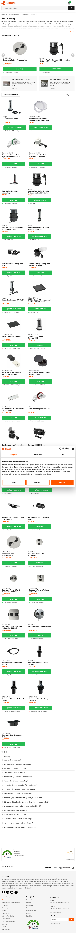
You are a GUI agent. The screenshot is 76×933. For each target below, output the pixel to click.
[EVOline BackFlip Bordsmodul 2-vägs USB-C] (14, 397)
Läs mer (72, 31)
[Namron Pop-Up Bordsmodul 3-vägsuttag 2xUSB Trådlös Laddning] (56, 48)
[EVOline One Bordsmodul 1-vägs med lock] (41, 361)
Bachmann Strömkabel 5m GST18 (12, 663)
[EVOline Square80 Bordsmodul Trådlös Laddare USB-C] (39, 288)
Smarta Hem (6, 913)
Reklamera (29, 908)
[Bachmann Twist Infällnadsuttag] (20, 48)
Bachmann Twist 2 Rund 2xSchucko (36, 555)
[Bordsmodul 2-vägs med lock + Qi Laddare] (14, 506)
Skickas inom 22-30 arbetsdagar (12, 384)
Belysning (5, 908)
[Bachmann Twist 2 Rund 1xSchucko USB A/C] (14, 578)
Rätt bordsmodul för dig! (59, 79)
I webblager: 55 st (8, 276)
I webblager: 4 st (8, 493)
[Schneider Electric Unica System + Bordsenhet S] (41, 143)
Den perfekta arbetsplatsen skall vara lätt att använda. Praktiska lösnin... (60, 83)
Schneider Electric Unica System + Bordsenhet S (38, 156)
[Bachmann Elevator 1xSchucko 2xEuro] (14, 687)
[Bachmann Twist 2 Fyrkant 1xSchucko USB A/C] (14, 614)
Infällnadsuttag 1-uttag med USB (12, 264)
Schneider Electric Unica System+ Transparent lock (39, 119)
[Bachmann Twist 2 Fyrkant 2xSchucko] (41, 578)
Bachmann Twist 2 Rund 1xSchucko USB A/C (11, 591)
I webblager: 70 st (8, 239)
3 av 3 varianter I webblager (11, 72)
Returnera (29, 905)
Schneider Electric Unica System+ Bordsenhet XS (11, 156)
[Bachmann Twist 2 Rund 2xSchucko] (39, 542)
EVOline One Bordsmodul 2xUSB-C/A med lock (11, 373)
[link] (38, 854)
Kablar (4, 910)
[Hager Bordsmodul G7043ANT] (14, 288)
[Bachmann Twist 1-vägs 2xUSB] (39, 614)
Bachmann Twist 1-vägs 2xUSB (39, 626)
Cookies (28, 913)
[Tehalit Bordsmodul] (15, 107)
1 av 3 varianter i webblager (37, 602)
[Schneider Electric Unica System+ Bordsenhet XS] (14, 143)
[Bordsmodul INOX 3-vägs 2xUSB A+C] (39, 433)
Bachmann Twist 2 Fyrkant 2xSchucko (39, 591)
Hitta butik (29, 900)
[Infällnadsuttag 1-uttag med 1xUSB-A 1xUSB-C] (41, 252)
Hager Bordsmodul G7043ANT (13, 300)
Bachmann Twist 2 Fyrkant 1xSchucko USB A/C (12, 627)
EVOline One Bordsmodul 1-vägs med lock (39, 373)
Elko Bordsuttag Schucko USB (39, 409)
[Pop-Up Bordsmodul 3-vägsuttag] (14, 179)
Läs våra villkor (55, 923)
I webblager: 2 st (8, 530)
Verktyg (4, 924)
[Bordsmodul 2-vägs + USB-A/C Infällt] (39, 506)
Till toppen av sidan (8, 866)
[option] (19, 57)
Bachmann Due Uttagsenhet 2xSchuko (12, 736)
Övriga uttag (25, 14)
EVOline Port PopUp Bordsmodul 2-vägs (35, 337)
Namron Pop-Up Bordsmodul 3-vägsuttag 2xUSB (12, 228)
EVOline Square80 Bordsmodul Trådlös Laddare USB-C (39, 301)
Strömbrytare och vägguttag (13, 14)
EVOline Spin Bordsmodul (11, 336)
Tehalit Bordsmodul (10, 119)
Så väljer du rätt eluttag (21, 79)
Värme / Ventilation (8, 916)
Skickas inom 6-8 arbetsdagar (38, 131)
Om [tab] (63, 454)
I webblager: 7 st (35, 493)
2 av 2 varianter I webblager (11, 203)
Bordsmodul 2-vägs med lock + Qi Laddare (13, 518)
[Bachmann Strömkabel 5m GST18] (14, 651)
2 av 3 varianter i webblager (36, 566)
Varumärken (6, 929)
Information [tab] (38, 454)
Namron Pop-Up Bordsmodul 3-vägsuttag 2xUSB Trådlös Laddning (54, 61)
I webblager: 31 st (45, 72)
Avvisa (14, 482)
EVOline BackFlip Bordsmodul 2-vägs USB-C (13, 409)
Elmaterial (5, 905)
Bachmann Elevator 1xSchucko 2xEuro (13, 700)
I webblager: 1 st (33, 312)
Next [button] (73, 55)
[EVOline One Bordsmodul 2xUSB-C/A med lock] (14, 361)
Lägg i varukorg (57, 69)
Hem (2, 14)
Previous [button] (3, 55)
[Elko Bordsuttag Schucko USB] (39, 397)
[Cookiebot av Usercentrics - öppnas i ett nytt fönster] (61, 448)
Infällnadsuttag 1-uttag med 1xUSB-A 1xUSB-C (39, 264)
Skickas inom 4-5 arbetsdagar (12, 131)
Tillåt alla (62, 482)
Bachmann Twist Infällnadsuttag (15, 60)
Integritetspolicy (31, 910)
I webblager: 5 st (33, 675)
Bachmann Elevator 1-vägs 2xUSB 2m (39, 700)
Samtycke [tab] (13, 454)
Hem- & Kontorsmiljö (8, 921)
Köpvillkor (29, 916)
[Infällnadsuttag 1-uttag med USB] (14, 252)
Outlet (4, 927)
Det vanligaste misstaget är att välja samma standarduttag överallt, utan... (23, 83)
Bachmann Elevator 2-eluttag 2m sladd (38, 663)
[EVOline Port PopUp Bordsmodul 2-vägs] (39, 324)
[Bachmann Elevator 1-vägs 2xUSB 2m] (41, 687)
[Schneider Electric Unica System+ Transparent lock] (41, 107)
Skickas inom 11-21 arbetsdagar (12, 348)
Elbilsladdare (6, 918)
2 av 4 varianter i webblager (11, 167)
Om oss (28, 902)
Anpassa (37, 482)
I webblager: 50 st (33, 239)
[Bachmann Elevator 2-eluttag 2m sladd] (39, 651)
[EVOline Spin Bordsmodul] (14, 324)
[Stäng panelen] (73, 449)
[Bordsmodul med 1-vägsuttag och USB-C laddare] (14, 433)
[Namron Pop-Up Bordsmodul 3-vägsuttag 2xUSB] (14, 215)
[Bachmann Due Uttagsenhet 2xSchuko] (14, 723)
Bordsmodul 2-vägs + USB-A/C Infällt (39, 518)
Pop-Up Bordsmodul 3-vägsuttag (10, 192)
